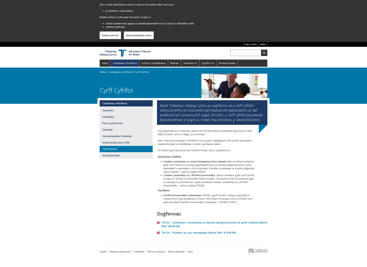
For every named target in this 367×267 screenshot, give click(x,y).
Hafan (105, 63)
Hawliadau (108, 116)
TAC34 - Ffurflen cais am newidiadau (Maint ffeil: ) (198, 232)
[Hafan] (125, 53)
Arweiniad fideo (111, 155)
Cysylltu (103, 251)
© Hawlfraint (138, 251)
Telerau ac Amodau (156, 251)
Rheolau (174, 63)
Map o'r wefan (251, 44)
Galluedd (107, 129)
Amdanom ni (190, 63)
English (263, 44)
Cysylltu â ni (207, 63)
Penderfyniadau (227, 63)
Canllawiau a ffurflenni (125, 63)
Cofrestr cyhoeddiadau (153, 63)
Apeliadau (108, 110)
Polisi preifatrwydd (176, 251)
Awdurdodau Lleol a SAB (116, 142)
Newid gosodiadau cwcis (139, 35)
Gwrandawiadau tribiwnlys (117, 136)
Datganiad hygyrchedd (120, 251)
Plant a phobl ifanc (113, 123)
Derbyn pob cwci (110, 35)
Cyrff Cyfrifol (142, 72)
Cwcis (190, 251)
